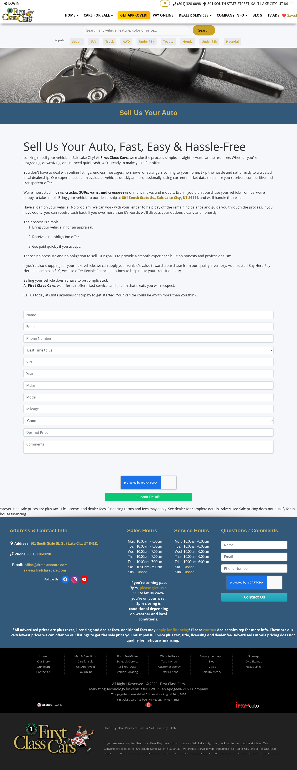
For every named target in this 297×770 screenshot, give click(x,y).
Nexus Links (253, 667)
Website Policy (169, 656)
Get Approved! (133, 15)
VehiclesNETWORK (146, 689)
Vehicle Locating (127, 672)
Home (70, 15)
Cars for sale (97, 15)
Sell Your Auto (127, 667)
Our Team (43, 667)
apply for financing (172, 629)
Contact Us (43, 672)
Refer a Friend (170, 672)
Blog (257, 15)
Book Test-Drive (127, 656)
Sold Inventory (211, 672)
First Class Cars (172, 683)
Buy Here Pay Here (124, 728)
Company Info (231, 15)
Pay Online (163, 15)
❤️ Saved (289, 15)
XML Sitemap (253, 661)
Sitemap (253, 656)
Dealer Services (194, 15)
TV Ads (273, 15)
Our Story (43, 661)
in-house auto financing (144, 754)
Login (13, 3)
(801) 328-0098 (188, 3)
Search (204, 30)
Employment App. (211, 656)
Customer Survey (169, 667)
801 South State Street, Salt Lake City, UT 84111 (250, 3)
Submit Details (148, 496)
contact (209, 629)
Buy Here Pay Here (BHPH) (162, 743)
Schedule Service (127, 661)
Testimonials (169, 661)
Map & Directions (85, 656)
